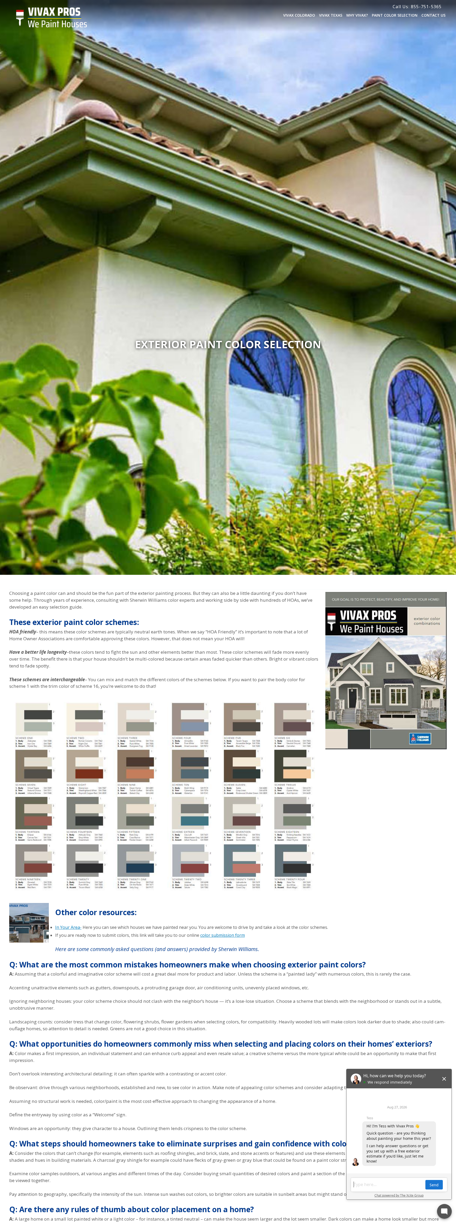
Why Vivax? (357, 15)
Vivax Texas (330, 15)
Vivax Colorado (299, 15)
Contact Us (433, 15)
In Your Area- (68, 927)
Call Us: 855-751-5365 (417, 7)
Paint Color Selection (394, 15)
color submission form (222, 935)
